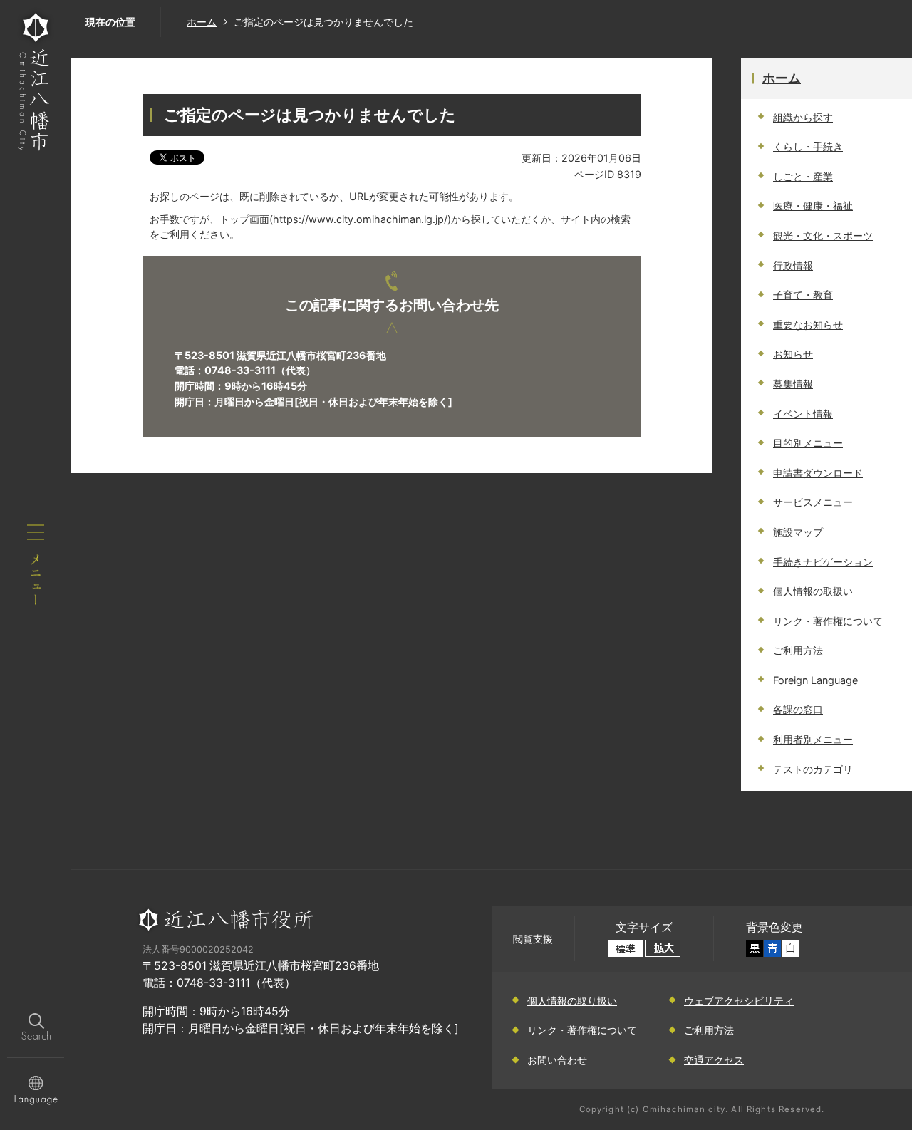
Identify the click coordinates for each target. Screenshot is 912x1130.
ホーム (202, 22)
